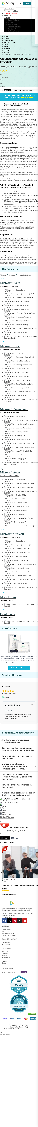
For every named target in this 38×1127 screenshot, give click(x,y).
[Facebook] (4, 920)
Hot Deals (8, 15)
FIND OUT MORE (26, 98)
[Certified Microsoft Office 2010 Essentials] (15, 799)
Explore (7, 18)
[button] (4, 711)
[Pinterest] (14, 920)
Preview (5, 894)
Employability (9, 40)
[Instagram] (19, 920)
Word (6, 46)
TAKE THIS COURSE (7, 818)
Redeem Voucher (14, 27)
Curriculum (14, 90)
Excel (6, 44)
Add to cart (12, 894)
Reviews (29, 90)
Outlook (6, 50)
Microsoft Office (9, 42)
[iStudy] (8, 4)
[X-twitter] (9, 920)
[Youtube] (24, 920)
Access (6, 52)
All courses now (19, 827)
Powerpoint (8, 48)
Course (6, 38)
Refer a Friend (13, 31)
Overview (7, 90)
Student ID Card (10, 13)
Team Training (13, 20)
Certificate (12, 22)
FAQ (33, 90)
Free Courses (9, 9)
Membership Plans (11, 11)
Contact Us (12, 29)
